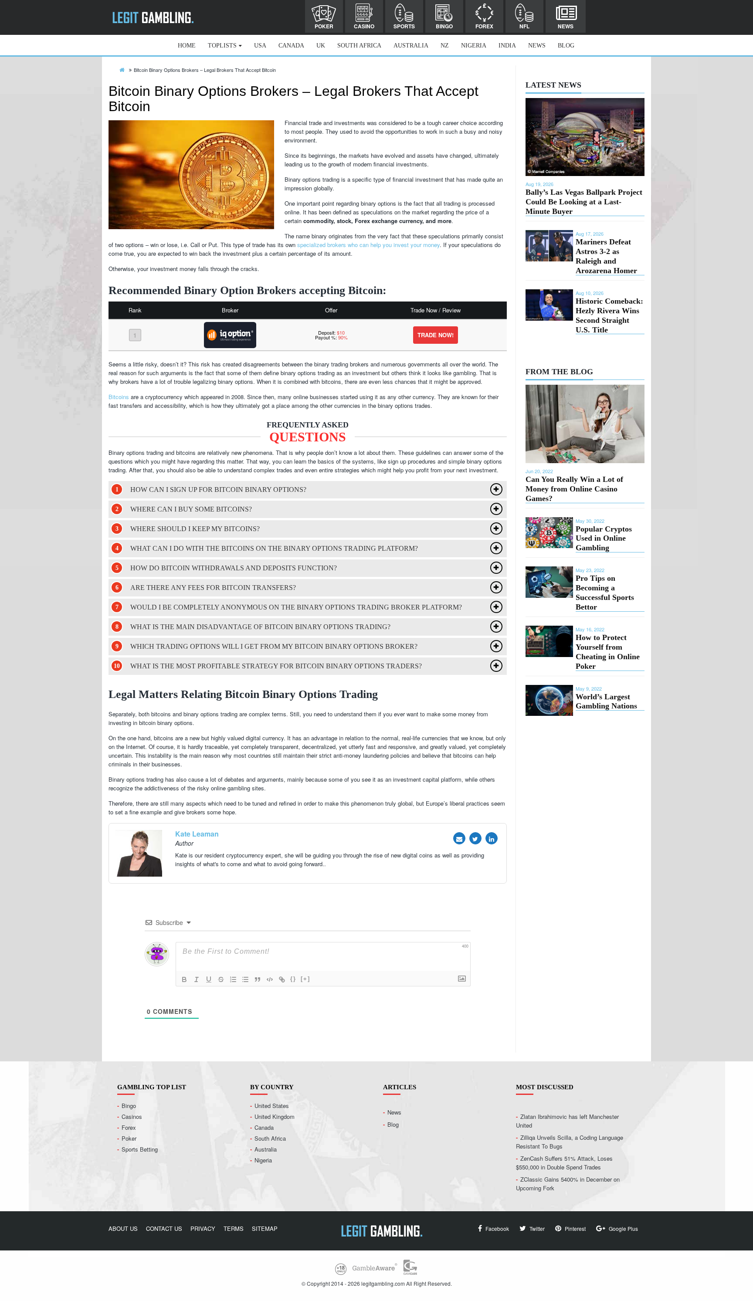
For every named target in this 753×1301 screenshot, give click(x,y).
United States (271, 1105)
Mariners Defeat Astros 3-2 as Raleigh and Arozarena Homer (606, 256)
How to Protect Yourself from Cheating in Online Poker (608, 652)
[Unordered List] (245, 979)
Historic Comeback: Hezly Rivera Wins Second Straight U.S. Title (609, 315)
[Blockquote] (257, 979)
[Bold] (184, 979)
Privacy (202, 1228)
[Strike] (221, 979)
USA (260, 45)
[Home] (122, 69)
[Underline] (209, 979)
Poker (324, 26)
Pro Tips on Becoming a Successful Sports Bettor (605, 592)
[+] (305, 979)
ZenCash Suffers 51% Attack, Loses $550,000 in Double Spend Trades (564, 1162)
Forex (484, 26)
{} (293, 979)
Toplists (222, 45)
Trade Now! (435, 335)
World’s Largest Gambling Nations (606, 701)
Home (187, 45)
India (507, 45)
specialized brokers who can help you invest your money (368, 245)
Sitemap (265, 1228)
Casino (364, 26)
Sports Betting (140, 1149)
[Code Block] (270, 979)
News (565, 26)
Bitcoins (119, 397)
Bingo (444, 26)
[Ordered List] (233, 979)
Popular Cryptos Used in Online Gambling (604, 538)
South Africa (359, 45)
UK (320, 45)
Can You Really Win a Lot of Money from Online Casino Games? (574, 489)
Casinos (132, 1116)
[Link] (282, 979)
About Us (123, 1228)
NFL (524, 26)
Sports (404, 26)
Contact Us (164, 1228)
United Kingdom (274, 1116)
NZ (445, 45)
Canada (291, 45)
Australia (410, 45)
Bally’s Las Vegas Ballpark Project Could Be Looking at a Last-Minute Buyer (584, 202)
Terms (234, 1228)
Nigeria (473, 45)
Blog (566, 45)
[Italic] (196, 979)
